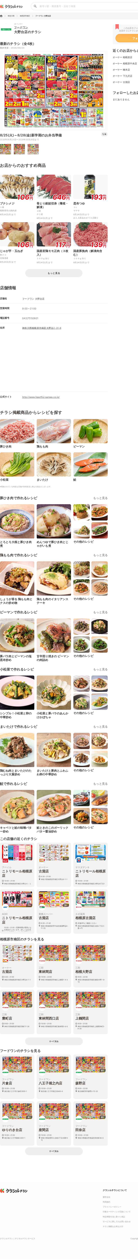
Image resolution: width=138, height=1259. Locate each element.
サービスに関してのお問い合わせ (117, 1221)
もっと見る (100, 498)
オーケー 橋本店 (121, 69)
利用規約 (106, 1202)
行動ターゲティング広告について (117, 1211)
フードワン (21, 27)
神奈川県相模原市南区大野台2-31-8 (41, 328)
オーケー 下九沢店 (122, 75)
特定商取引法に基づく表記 (114, 1216)
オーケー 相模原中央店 (125, 63)
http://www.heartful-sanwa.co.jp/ (41, 397)
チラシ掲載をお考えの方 (113, 1226)
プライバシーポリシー (112, 1207)
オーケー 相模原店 (122, 57)
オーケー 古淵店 (121, 82)
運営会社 (106, 1197)
